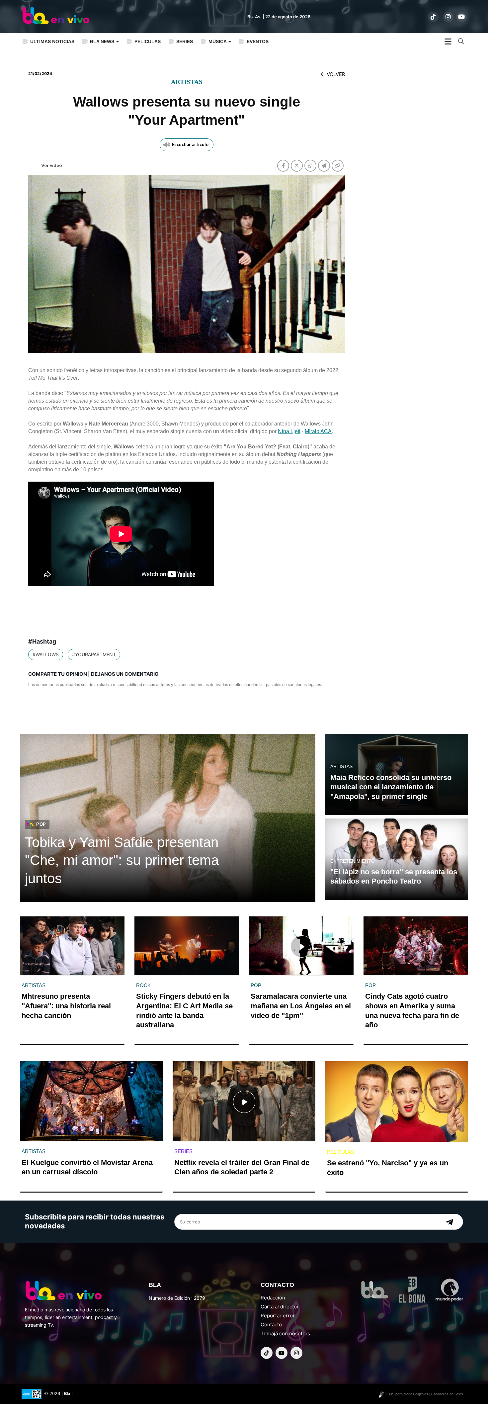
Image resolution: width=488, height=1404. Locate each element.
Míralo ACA (318, 431)
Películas (147, 41)
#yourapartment (94, 654)
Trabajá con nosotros (285, 1333)
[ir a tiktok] (433, 17)
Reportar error (278, 1315)
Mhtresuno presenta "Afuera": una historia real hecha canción (66, 1005)
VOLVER (335, 74)
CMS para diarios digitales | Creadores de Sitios (424, 1394)
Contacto (271, 1324)
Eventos (258, 41)
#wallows (46, 654)
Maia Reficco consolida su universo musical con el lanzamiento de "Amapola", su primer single (390, 787)
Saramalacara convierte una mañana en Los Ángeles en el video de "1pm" (301, 1005)
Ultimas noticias (52, 41)
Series (184, 41)
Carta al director (280, 1306)
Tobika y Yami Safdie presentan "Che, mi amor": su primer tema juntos (122, 860)
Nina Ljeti (289, 431)
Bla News (103, 41)
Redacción (273, 1297)
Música (218, 41)
